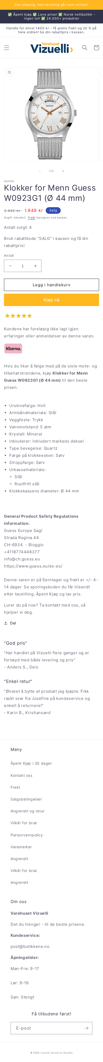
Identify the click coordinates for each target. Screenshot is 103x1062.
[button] (6, 48)
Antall (9, 255)
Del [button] (13, 623)
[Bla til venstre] (40, 171)
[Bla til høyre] (63, 171)
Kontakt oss (21, 775)
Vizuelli (45, 1052)
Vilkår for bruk (24, 823)
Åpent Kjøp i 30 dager (31, 763)
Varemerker (21, 847)
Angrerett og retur (28, 811)
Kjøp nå (52, 299)
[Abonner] (86, 1028)
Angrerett (19, 858)
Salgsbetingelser (26, 799)
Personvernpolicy (27, 835)
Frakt (32, 217)
